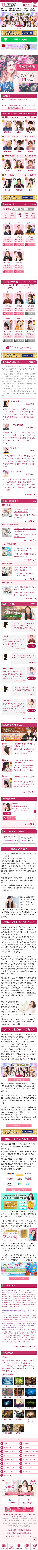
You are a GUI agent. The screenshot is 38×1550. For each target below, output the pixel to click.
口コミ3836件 (7, 333)
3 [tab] (17, 28)
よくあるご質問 (9, 1467)
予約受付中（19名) (33, 215)
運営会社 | (27, 1533)
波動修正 (30, 1408)
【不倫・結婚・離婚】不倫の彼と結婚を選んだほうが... (25, 555)
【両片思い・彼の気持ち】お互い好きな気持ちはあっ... (25, 530)
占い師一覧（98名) (4, 215)
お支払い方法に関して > (19, 1190)
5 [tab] (24, 28)
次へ (28, 348)
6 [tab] (27, 28)
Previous (2, 19)
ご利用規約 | (26, 1530)
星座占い (30, 1397)
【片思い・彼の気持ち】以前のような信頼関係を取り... (25, 510)
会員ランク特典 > (19, 1278)
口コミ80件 (7, 264)
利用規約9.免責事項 (24, 393)
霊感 (19, 1386)
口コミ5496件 (30, 306)
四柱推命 (7, 1397)
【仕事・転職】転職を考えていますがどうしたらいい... (25, 588)
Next (35, 19)
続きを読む (31, 646)
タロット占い (30, 1386)
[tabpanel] (19, 19)
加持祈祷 (7, 1419)
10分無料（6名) (26, 215)
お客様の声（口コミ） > (19, 1125)
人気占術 (7, 1463)
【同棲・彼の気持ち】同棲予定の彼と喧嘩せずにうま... (25, 516)
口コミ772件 (19, 237)
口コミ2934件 (19, 333)
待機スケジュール (9, 1451)
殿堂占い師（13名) (12, 215)
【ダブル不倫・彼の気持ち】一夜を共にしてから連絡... (25, 549)
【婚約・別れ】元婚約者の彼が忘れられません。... (25, 536)
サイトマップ (8, 1475)
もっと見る (29, 117)
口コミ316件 (8, 237)
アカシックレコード (30, 1420)
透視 (19, 1408)
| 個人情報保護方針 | (14, 1530)
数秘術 (7, 1408)
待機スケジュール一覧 (29, 204)
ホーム (6, 1443)
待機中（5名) (19, 215)
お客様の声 (7, 1455)
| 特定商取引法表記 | (15, 1533)
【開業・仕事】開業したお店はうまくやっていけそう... (25, 594)
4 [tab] (21, 28)
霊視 (7, 1386)
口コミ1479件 (30, 333)
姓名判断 (19, 1419)
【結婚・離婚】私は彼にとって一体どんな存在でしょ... (25, 569)
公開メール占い (9, 1459)
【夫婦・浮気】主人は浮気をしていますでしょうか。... (25, 574)
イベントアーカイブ (10, 1471)
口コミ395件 (30, 237)
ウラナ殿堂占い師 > (19, 1080)
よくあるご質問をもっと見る (22, 1346)
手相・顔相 (7, 1433)
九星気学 (18, 1433)
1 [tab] (11, 28)
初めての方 (7, 1447)
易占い (19, 1397)
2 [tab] (14, 28)
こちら (15, 1516)
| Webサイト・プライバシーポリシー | (19, 1536)
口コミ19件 (19, 264)
